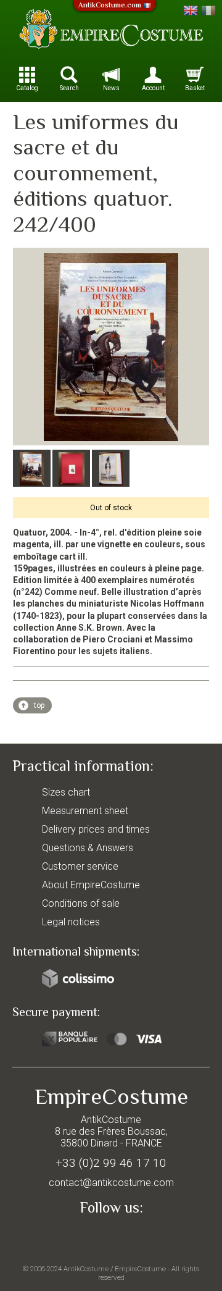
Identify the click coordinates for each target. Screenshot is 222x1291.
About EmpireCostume (91, 885)
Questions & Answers (87, 848)
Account (153, 88)
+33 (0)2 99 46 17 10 (111, 1163)
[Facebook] (111, 1236)
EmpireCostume (140, 1268)
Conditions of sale (81, 903)
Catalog (27, 88)
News (111, 88)
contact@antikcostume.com (111, 1182)
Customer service (80, 866)
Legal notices (71, 922)
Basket (195, 88)
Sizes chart (66, 792)
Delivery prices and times (96, 829)
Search (69, 88)
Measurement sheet (85, 811)
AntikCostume (86, 1268)
